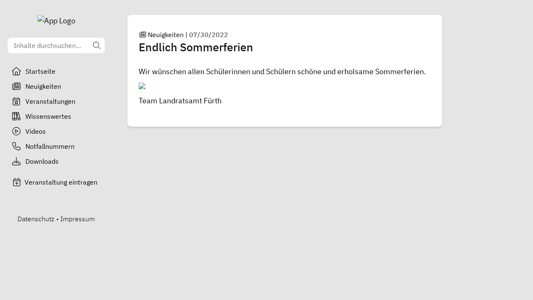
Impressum (77, 219)
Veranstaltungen (50, 101)
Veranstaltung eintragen (61, 182)
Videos (35, 131)
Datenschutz (35, 219)
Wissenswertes (48, 116)
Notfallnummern (50, 146)
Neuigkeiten (43, 86)
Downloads (42, 161)
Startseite (40, 71)
